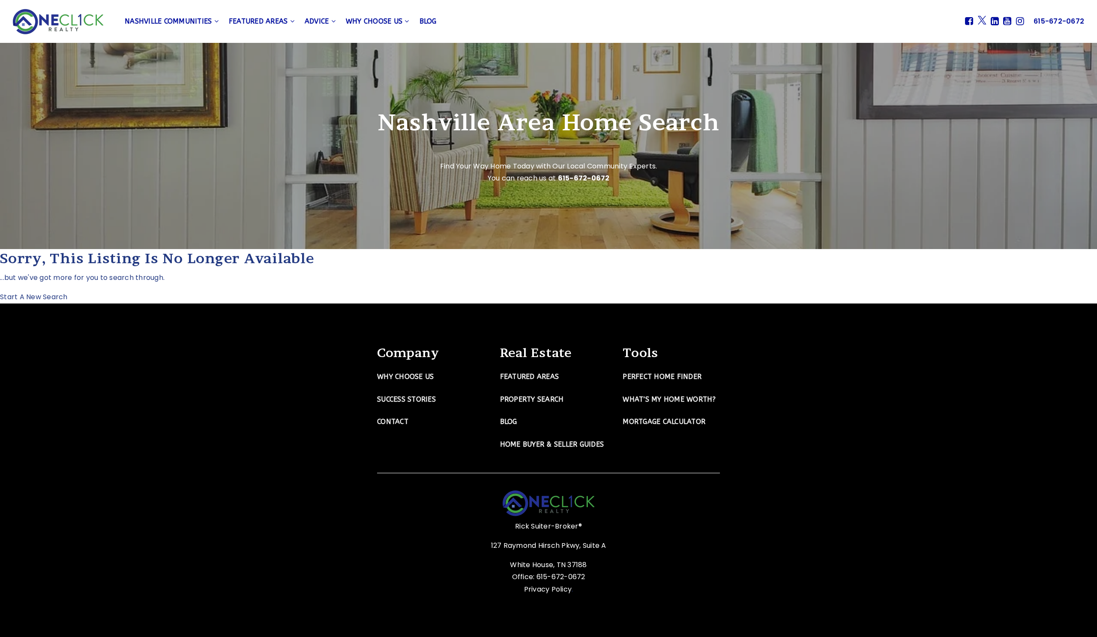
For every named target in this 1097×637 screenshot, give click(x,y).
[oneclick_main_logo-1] (548, 503)
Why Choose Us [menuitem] (375, 21)
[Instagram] (1020, 21)
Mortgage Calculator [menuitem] (664, 422)
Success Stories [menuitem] (406, 399)
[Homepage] (58, 21)
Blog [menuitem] (428, 21)
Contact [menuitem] (392, 422)
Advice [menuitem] (318, 21)
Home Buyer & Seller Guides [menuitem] (552, 444)
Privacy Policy (548, 589)
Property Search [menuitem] (532, 399)
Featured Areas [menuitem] (259, 21)
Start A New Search (34, 297)
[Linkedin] (995, 21)
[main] (548, 151)
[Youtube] (1007, 21)
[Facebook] (969, 21)
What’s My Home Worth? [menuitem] (669, 399)
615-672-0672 (584, 178)
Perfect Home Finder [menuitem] (662, 377)
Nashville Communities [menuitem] (169, 21)
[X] (982, 21)
